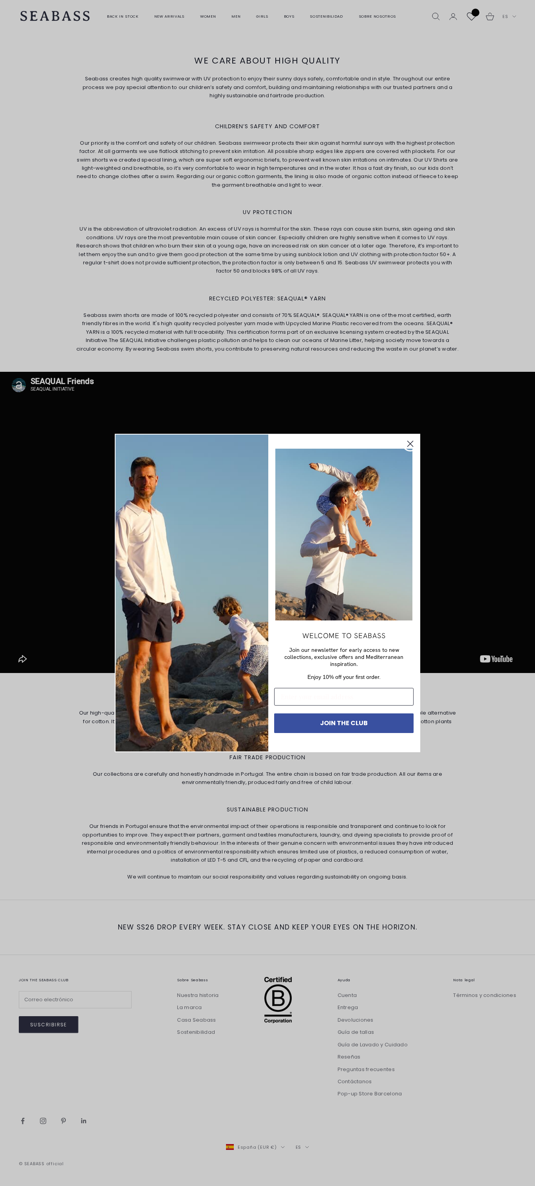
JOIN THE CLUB (344, 723)
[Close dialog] (410, 444)
